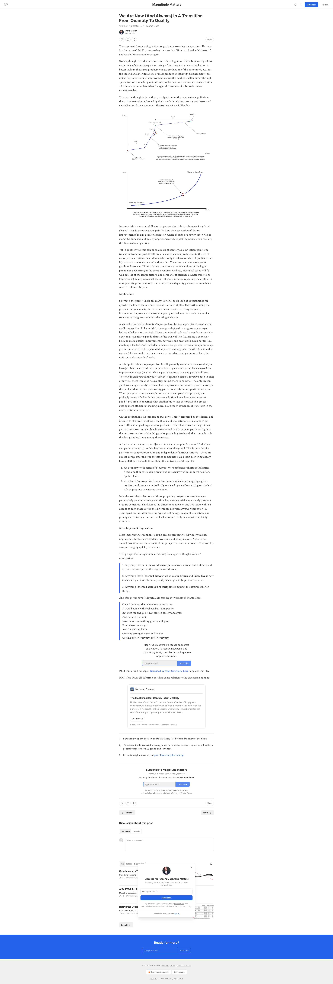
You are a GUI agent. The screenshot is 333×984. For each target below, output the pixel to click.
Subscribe (311, 4)
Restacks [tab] (136, 831)
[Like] (121, 39)
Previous (129, 812)
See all (124, 925)
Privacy (165, 965)
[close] (191, 867)
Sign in (325, 4)
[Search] (295, 4)
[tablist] (130, 831)
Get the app (179, 972)
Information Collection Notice (165, 906)
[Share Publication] (301, 4)
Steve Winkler (131, 31)
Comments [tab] (125, 831)
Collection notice (184, 965)
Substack (154, 978)
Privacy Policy (186, 906)
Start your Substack (160, 972)
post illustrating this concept (169, 755)
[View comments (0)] (128, 39)
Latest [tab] (129, 864)
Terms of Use (179, 903)
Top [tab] (122, 864)
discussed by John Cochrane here (169, 671)
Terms (172, 965)
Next (205, 812)
